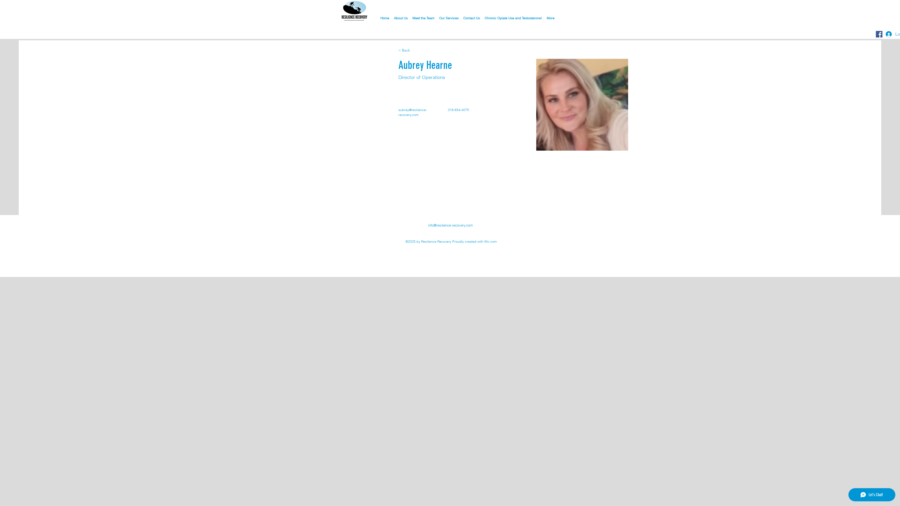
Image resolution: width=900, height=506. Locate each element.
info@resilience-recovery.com (450, 225)
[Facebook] (879, 34)
